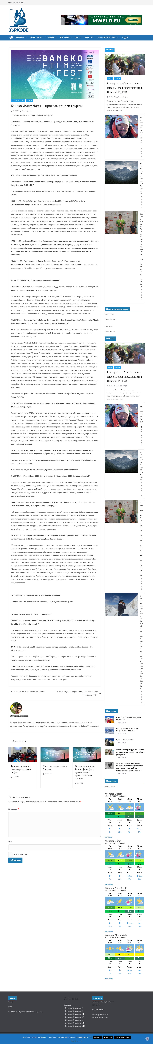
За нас (10, 1002)
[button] (25, 37)
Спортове (34, 37)
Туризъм (50, 37)
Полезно (64, 37)
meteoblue (109, 837)
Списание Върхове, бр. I (74, 1008)
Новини (20, 37)
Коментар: (13, 809)
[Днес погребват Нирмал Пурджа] (121, 137)
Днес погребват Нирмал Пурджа (141, 130)
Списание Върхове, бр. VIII (75, 1026)
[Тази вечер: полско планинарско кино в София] (22, 749)
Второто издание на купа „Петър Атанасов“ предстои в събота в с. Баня (77, 693)
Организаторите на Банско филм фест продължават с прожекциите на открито (84, 772)
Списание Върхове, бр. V (74, 1020)
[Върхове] (11, 37)
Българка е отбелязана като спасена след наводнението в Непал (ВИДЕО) (124, 88)
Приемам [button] (97, 1037)
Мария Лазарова (123, 97)
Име (10, 842)
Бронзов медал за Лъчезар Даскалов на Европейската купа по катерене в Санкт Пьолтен (141, 250)
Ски (77, 37)
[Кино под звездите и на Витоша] (55, 749)
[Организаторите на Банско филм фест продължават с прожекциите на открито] (87, 749)
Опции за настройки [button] (122, 1037)
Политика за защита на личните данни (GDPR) (25, 1012)
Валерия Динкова (27, 111)
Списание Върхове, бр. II (74, 1011)
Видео (125, 37)
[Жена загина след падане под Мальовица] (121, 185)
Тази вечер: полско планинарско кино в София (21, 769)
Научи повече (76, 1041)
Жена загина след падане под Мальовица (141, 178)
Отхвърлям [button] (108, 1037)
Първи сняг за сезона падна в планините (27, 692)
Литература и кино (106, 37)
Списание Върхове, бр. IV (74, 1017)
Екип (10, 1007)
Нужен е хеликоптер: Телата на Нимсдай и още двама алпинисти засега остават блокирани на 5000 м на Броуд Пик (141, 642)
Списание (67, 1005)
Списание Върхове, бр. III (74, 1014)
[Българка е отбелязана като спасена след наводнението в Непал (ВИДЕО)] (125, 64)
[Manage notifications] (147, 1039)
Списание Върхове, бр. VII (74, 1023)
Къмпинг (89, 37)
